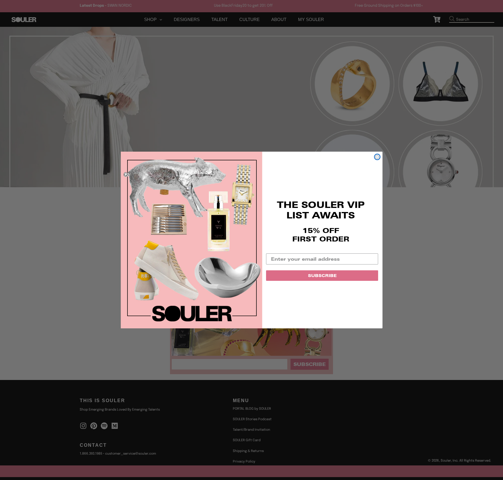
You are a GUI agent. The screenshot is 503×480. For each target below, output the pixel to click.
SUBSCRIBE (322, 275)
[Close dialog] (377, 157)
